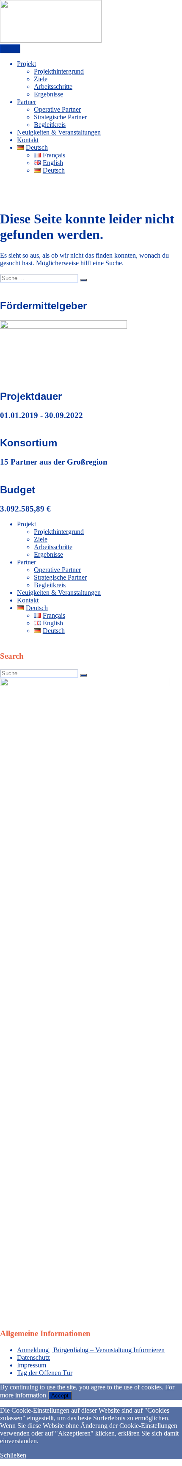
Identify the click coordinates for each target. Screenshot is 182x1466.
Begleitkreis (50, 124)
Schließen (13, 1455)
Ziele (40, 79)
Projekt (26, 63)
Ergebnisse (48, 94)
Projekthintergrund (59, 71)
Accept (60, 1395)
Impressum (31, 1365)
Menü (10, 49)
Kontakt (28, 139)
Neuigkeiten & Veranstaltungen (59, 132)
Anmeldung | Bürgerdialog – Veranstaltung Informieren (91, 1349)
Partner (26, 101)
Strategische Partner (60, 117)
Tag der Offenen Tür (44, 1372)
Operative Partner (57, 109)
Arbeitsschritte (53, 86)
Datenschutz (33, 1357)
